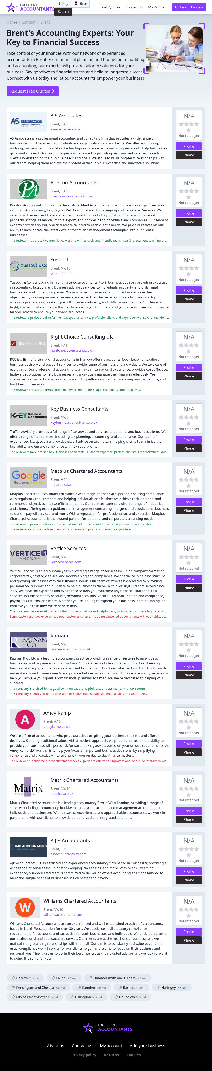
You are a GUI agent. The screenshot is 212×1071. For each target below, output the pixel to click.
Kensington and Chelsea (40, 987)
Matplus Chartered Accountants (86, 471)
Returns (111, 1054)
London (28, 22)
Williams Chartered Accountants (79, 901)
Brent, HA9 (59, 124)
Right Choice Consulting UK (82, 336)
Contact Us (134, 7)
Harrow (27, 978)
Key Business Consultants (79, 409)
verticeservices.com (66, 562)
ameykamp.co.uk (56, 726)
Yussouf (59, 259)
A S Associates (66, 115)
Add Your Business (189, 7)
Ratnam (59, 635)
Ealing (65, 978)
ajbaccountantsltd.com (69, 854)
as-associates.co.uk (66, 129)
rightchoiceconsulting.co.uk (72, 350)
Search (63, 11)
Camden (93, 987)
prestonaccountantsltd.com (72, 196)
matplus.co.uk (62, 484)
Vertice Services (68, 548)
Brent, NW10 (60, 268)
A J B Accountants (70, 840)
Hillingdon (88, 997)
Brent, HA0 (59, 479)
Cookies (133, 1054)
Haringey (174, 987)
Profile (189, 146)
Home (12, 22)
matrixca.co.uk (62, 793)
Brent (45, 22)
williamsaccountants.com (63, 914)
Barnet (133, 987)
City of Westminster (36, 997)
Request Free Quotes (30, 91)
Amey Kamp (57, 713)
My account (111, 1045)
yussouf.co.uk (61, 273)
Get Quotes (111, 7)
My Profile (156, 7)
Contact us (82, 1045)
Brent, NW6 (59, 417)
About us (55, 1045)
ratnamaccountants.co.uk (71, 649)
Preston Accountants (74, 182)
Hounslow (132, 997)
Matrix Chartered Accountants (85, 780)
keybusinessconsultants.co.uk (74, 422)
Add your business (147, 1045)
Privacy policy (83, 1054)
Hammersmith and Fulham (119, 978)
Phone (189, 155)
